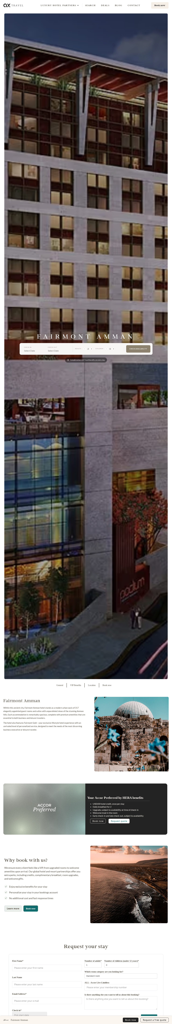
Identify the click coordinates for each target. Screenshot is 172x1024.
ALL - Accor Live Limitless (97, 982)
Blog (118, 5)
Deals (105, 5)
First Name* (17, 961)
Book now (97, 821)
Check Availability (138, 349)
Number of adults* (93, 961)
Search (90, 5)
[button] (58, 5)
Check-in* (17, 1010)
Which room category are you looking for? (104, 972)
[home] (13, 5)
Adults (78, 348)
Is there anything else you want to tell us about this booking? (112, 995)
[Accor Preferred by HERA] (44, 808)
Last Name (17, 977)
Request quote (119, 821)
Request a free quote (154, 1019)
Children (99, 348)
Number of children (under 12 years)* (121, 961)
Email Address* (19, 994)
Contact (134, 5)
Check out (52, 347)
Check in (27, 347)
